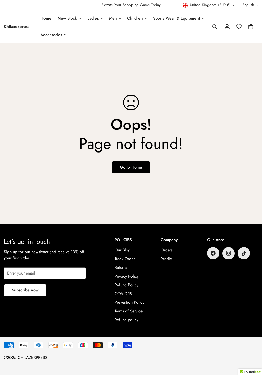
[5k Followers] (228, 253)
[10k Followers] (213, 253)
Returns (121, 267)
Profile (166, 259)
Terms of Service (129, 311)
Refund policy (126, 320)
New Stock (67, 18)
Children (135, 18)
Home (45, 18)
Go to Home (131, 167)
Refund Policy (126, 285)
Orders (166, 250)
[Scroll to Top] (252, 347)
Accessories (51, 35)
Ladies (93, 18)
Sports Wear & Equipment (176, 18)
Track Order (125, 259)
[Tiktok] (244, 253)
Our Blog (122, 250)
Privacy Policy (127, 276)
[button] (251, 27)
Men (113, 18)
